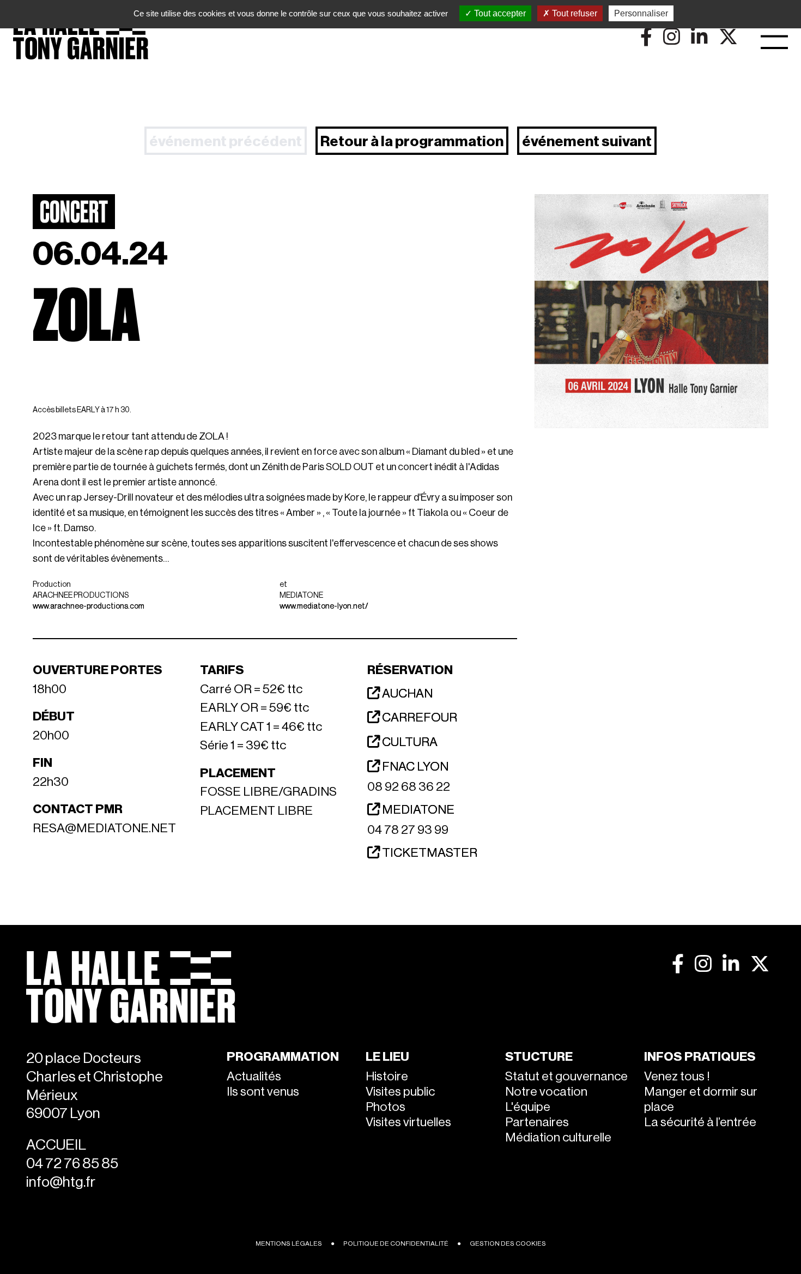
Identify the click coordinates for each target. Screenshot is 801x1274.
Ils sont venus (263, 1091)
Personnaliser (641, 13)
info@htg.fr (60, 1182)
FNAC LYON (414, 766)
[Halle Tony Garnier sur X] (759, 963)
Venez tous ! (677, 1076)
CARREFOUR (418, 717)
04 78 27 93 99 (407, 830)
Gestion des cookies (508, 1243)
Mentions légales (289, 1243)
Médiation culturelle (558, 1137)
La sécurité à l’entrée (700, 1122)
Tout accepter (499, 13)
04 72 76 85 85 (72, 1163)
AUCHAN (406, 693)
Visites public (400, 1091)
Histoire (387, 1076)
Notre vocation (546, 1091)
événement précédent (225, 141)
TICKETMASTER (428, 852)
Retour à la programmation (411, 141)
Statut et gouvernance (566, 1076)
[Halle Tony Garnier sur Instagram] (703, 963)
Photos (385, 1107)
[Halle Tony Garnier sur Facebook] (678, 963)
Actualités (254, 1076)
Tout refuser (573, 13)
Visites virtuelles (408, 1122)
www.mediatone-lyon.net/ (324, 606)
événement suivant (587, 141)
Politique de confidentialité (395, 1243)
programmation (283, 1056)
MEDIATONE (417, 809)
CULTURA (409, 742)
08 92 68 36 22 (408, 786)
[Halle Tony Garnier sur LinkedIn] (731, 963)
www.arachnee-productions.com (88, 606)
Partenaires (537, 1122)
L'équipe (527, 1107)
